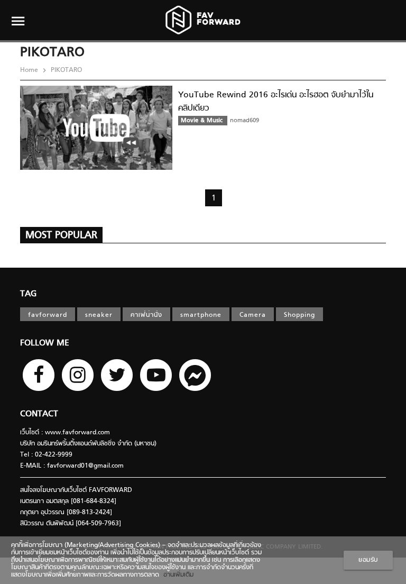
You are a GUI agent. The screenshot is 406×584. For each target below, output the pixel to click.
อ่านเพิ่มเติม (176, 575)
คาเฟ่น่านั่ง (146, 315)
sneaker (99, 315)
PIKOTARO (65, 70)
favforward (47, 315)
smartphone (201, 315)
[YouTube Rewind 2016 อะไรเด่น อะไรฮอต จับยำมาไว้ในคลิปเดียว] (96, 168)
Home (30, 70)
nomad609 (244, 120)
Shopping (299, 315)
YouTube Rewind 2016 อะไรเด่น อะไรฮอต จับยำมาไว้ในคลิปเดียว (275, 101)
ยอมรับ (368, 560)
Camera (252, 315)
